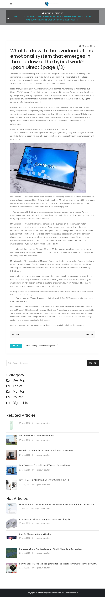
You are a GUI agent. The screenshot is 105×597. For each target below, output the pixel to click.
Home (48, 13)
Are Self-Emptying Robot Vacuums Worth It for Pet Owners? (46, 450)
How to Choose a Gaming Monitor (35, 534)
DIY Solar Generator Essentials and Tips (36, 435)
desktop (59, 13)
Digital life (20, 403)
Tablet (17, 386)
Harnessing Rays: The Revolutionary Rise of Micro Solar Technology (50, 549)
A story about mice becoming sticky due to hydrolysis (44, 519)
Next (88, 334)
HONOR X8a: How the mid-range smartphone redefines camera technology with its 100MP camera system (57, 564)
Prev (16, 334)
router (18, 397)
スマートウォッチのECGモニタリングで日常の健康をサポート (44, 480)
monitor (18, 391)
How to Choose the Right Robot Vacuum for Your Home (44, 465)
